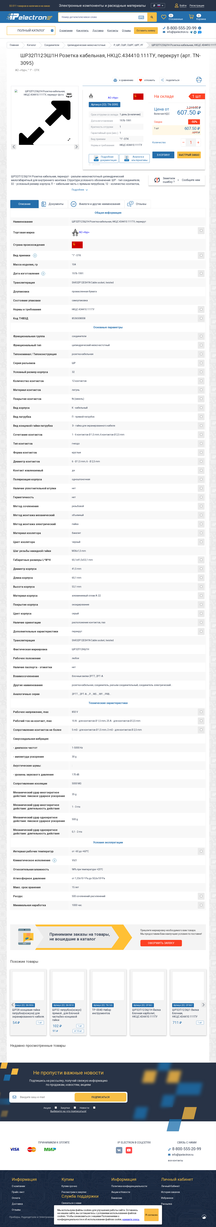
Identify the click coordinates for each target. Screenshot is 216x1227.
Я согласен (151, 1214)
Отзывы (126, 30)
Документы (56, 204)
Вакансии (116, 1198)
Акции (47, 1107)
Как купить (82, 30)
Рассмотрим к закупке (74, 1192)
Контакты (112, 30)
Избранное (167, 1198)
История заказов (170, 1192)
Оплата (16, 1198)
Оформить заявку (161, 943)
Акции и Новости (120, 1192)
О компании (66, 30)
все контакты (175, 1160)
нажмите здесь (130, 1219)
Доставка (97, 30)
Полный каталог (31, 30)
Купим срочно (69, 1186)
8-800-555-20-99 (181, 28)
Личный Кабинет (170, 1186)
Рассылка (166, 1204)
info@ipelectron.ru (177, 32)
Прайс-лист (18, 1192)
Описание (24, 204)
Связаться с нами (71, 1203)
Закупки (65, 1107)
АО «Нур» (113, 97)
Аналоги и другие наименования (99, 204)
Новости (84, 1107)
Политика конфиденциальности (129, 1186)
